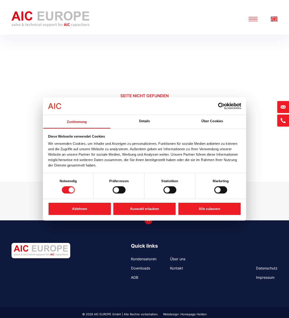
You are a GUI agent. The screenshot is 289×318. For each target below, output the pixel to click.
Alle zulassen (209, 209)
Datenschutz (266, 268)
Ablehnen (79, 209)
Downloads (140, 268)
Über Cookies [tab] (212, 121)
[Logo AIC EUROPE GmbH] (50, 19)
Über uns (177, 259)
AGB (134, 277)
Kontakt (176, 268)
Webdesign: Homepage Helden (185, 314)
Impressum (265, 277)
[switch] (119, 190)
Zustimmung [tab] (77, 122)
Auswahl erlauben (144, 209)
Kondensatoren (143, 259)
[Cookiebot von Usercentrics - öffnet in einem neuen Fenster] (221, 106)
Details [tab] (144, 121)
